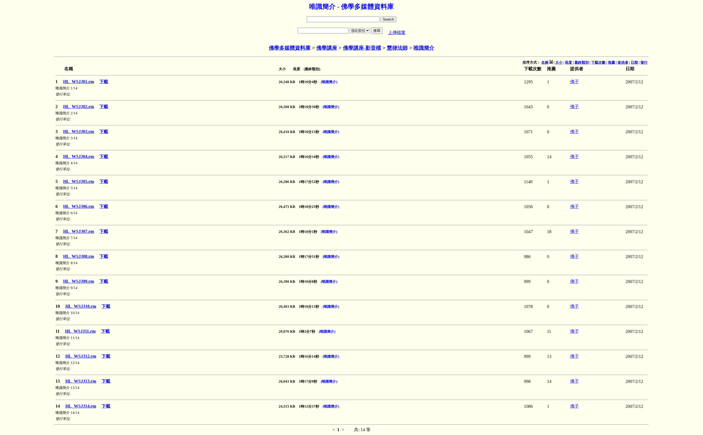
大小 (558, 62)
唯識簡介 (424, 48)
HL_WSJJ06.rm (78, 206)
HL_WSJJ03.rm (78, 131)
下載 (103, 81)
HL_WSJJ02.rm (78, 106)
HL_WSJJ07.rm (78, 231)
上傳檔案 (397, 32)
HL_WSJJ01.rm (78, 81)
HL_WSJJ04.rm (78, 156)
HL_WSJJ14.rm (80, 406)
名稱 (544, 62)
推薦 (611, 62)
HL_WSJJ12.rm (80, 356)
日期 (634, 62)
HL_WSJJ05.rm (78, 181)
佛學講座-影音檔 (362, 48)
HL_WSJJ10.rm (80, 306)
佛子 (574, 81)
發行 (644, 62)
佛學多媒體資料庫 (290, 48)
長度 (568, 62)
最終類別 (581, 62)
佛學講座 (326, 48)
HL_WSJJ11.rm (80, 331)
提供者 (623, 62)
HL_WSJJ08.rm (78, 256)
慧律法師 (397, 48)
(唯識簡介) (329, 82)
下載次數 (598, 62)
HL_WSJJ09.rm (78, 281)
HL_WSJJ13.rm (80, 381)
